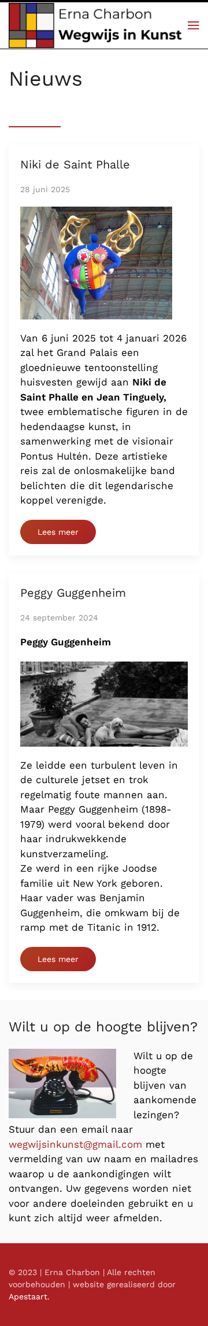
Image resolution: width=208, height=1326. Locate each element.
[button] (193, 25)
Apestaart (28, 1296)
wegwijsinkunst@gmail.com (75, 1144)
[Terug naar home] (98, 25)
